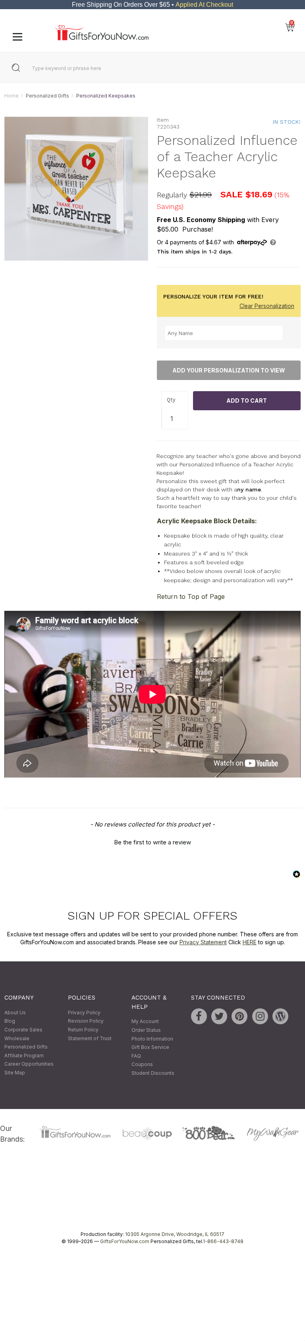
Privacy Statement (203, 942)
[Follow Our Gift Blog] (280, 1016)
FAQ (136, 1056)
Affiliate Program (24, 1055)
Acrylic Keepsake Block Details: (207, 521)
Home (11, 96)
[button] (152, 841)
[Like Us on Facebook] (199, 1016)
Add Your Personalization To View (228, 370)
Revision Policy (86, 1021)
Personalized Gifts (47, 96)
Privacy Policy (84, 1012)
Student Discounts (152, 1073)
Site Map (14, 1073)
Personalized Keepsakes (105, 96)
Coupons (142, 1065)
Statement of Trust (90, 1038)
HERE (250, 942)
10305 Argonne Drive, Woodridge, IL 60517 (174, 1235)
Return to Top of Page (191, 596)
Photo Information (152, 1039)
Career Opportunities (29, 1064)
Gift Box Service (150, 1047)
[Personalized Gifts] (102, 38)
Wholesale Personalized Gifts (26, 1042)
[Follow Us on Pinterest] (239, 1016)
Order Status (146, 1030)
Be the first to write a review (152, 842)
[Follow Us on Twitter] (219, 1016)
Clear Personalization (266, 306)
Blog (9, 1021)
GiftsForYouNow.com (124, 1242)
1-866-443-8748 (223, 1242)
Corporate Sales (23, 1030)
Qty (171, 400)
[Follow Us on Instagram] (260, 1016)
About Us (15, 1012)
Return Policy (83, 1030)
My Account (145, 1022)
